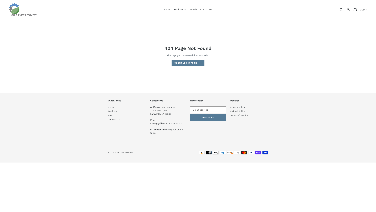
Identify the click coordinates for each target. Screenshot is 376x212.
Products (112, 111)
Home (111, 107)
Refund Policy (237, 111)
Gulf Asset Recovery (123, 153)
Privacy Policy (237, 107)
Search (111, 115)
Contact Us (114, 119)
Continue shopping (185, 63)
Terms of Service (239, 115)
